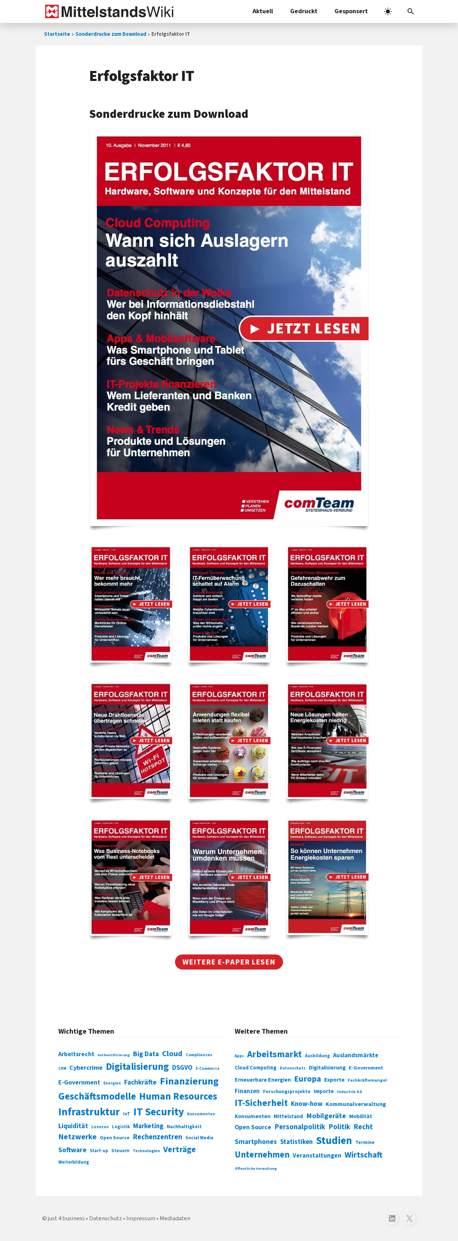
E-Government (79, 1082)
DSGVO (182, 1068)
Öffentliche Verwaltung (256, 1168)
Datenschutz (293, 1068)
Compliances (199, 1055)
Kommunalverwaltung (356, 1104)
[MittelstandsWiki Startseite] (108, 11)
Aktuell (263, 11)
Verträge (179, 1149)
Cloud (172, 1053)
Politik (339, 1127)
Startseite (57, 34)
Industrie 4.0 (349, 1092)
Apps (239, 1056)
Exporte (334, 1080)
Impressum (140, 1218)
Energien (112, 1083)
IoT (126, 1114)
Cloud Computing (256, 1068)
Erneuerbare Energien (263, 1080)
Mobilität (360, 1116)
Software (72, 1150)
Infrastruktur (89, 1112)
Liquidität (73, 1126)
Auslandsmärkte (355, 1055)
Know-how (306, 1103)
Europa (307, 1079)
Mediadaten (175, 1218)
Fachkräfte (140, 1082)
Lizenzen (100, 1127)
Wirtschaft (364, 1155)
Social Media (199, 1137)
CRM (62, 1068)
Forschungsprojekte (287, 1091)
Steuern (120, 1151)
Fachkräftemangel (367, 1080)
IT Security (158, 1112)
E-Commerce (208, 1068)
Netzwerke (77, 1137)
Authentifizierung (114, 1055)
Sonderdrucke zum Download (110, 34)
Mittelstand (288, 1116)
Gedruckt (303, 11)
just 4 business (66, 1218)
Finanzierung (189, 1081)
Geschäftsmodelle (97, 1096)
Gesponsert (351, 11)
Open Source (115, 1137)
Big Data (146, 1054)
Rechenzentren (157, 1137)
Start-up (99, 1151)
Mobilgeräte (326, 1116)
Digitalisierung (137, 1067)
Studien (334, 1140)
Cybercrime (86, 1067)
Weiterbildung (73, 1162)
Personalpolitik (299, 1127)
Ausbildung (317, 1056)
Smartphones (256, 1142)
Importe (324, 1091)
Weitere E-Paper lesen (229, 962)
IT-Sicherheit (261, 1103)
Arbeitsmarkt (274, 1054)
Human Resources (178, 1096)
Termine (365, 1142)
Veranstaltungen (317, 1155)
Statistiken (296, 1141)
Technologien (146, 1151)
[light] (387, 11)
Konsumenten (201, 1114)
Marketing (148, 1126)
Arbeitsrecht (76, 1054)
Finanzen (247, 1091)
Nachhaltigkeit (184, 1126)
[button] (410, 11)
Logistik (121, 1127)
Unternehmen (262, 1155)
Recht (363, 1127)
